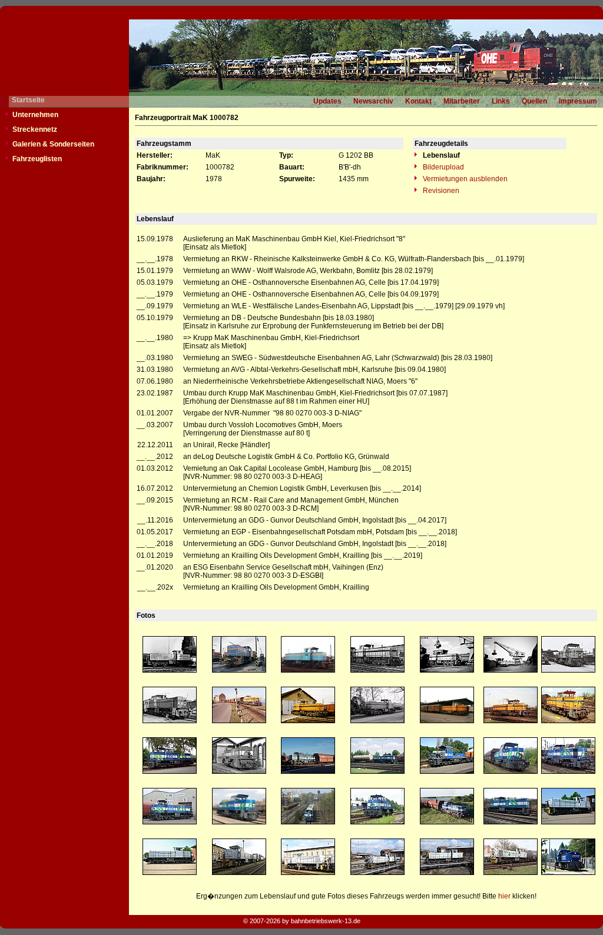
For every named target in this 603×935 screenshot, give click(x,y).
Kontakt (418, 101)
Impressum (578, 101)
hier (504, 896)
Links (501, 101)
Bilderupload (442, 167)
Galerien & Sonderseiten (53, 144)
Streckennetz (34, 129)
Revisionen (440, 191)
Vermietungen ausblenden (464, 179)
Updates (327, 101)
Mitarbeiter (461, 101)
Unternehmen (35, 115)
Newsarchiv (373, 101)
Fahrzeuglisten (37, 159)
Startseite (28, 100)
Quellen (534, 101)
